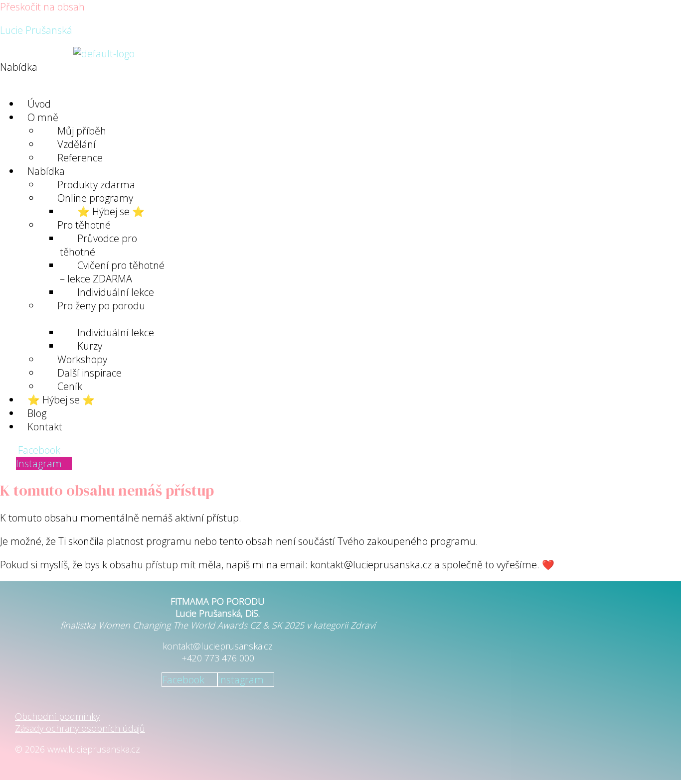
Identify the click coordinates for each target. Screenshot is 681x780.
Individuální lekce (115, 332)
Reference (80, 157)
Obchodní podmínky (57, 716)
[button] (190, 73)
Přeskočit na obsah (42, 6)
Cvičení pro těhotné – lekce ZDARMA (112, 272)
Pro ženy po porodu (101, 305)
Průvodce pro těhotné (98, 245)
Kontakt (44, 426)
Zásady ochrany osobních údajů (80, 728)
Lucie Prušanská (36, 30)
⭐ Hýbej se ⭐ (61, 399)
